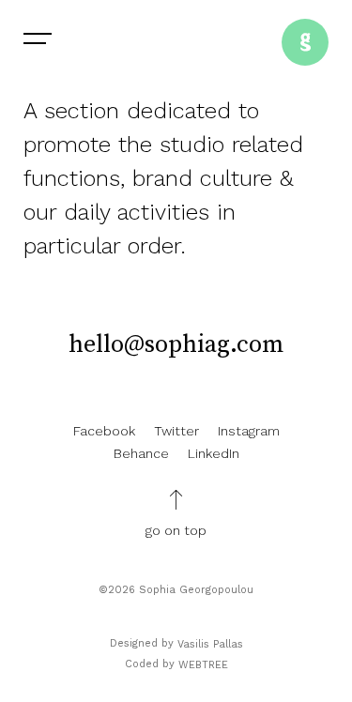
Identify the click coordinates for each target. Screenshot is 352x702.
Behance (141, 453)
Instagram (249, 430)
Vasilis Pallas (210, 644)
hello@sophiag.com (176, 344)
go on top (176, 530)
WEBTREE (203, 665)
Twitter (176, 430)
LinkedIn (213, 453)
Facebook (104, 430)
